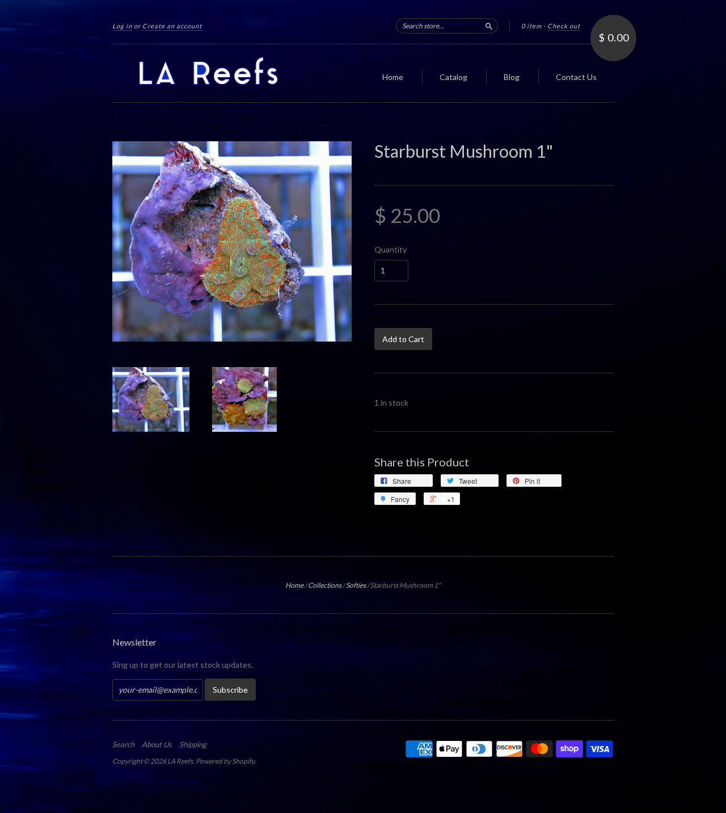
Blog (512, 77)
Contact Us (576, 77)
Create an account (172, 26)
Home (392, 77)
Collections (324, 585)
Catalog (453, 77)
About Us (157, 744)
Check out (563, 26)
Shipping (192, 744)
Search (123, 744)
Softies (356, 585)
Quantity (390, 249)
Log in (122, 26)
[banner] (216, 73)
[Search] (489, 25)
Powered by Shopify (225, 761)
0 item (531, 26)
